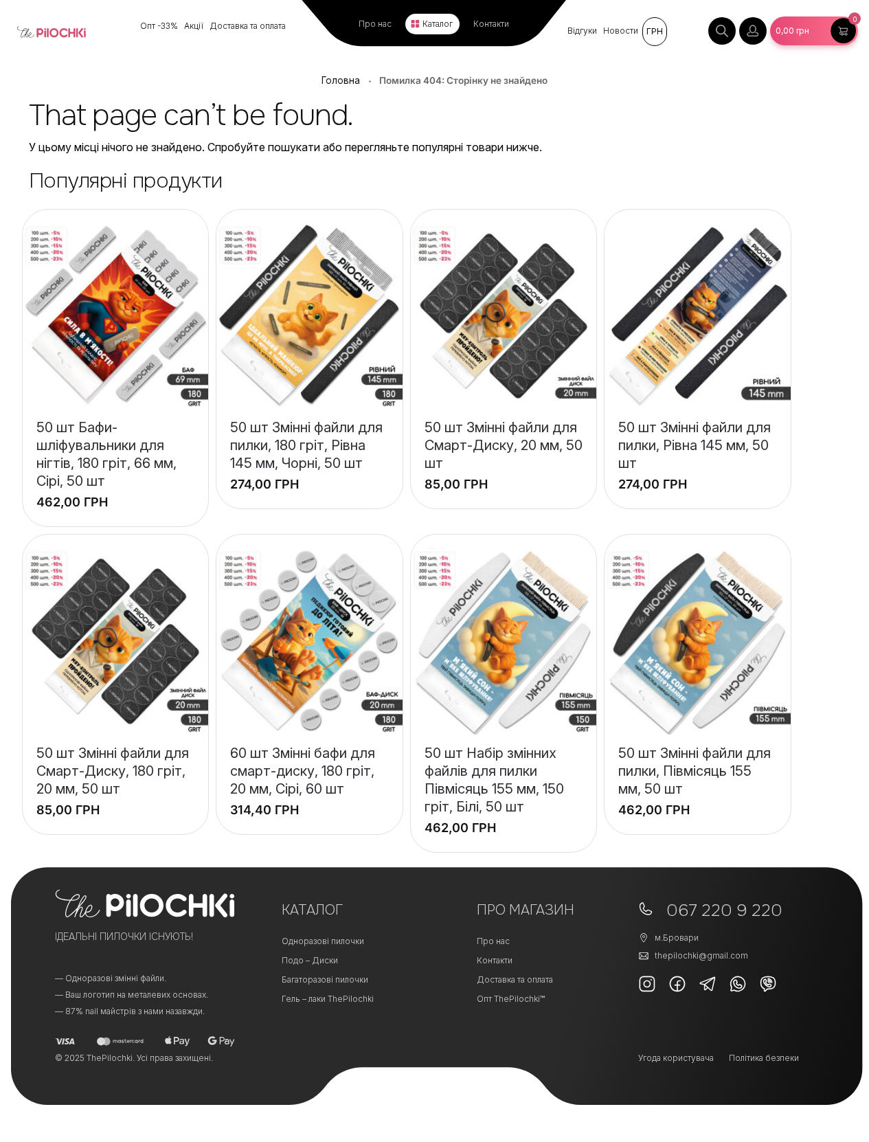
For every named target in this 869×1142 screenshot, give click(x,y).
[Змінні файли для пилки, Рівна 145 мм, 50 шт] (698, 316)
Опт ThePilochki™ (511, 999)
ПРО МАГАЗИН (525, 910)
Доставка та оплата (248, 26)
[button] (814, 30)
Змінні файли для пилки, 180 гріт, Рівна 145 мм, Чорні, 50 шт (306, 445)
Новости (620, 30)
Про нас (375, 24)
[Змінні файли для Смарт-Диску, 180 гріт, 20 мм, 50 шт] (116, 641)
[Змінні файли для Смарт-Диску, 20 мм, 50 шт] (504, 316)
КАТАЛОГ (312, 910)
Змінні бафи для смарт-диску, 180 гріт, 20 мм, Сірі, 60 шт (302, 771)
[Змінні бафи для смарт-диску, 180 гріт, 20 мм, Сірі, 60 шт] (309, 641)
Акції (193, 26)
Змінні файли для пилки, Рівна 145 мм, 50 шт (694, 445)
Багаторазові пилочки (325, 979)
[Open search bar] (722, 31)
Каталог (437, 24)
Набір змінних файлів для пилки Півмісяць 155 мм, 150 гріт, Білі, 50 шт (494, 780)
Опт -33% (159, 26)
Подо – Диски (310, 960)
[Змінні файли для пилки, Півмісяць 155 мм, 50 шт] (698, 641)
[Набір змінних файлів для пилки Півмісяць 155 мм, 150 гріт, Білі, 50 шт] (504, 641)
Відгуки (582, 30)
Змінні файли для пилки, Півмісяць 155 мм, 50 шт (694, 771)
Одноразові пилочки (323, 941)
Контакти (491, 24)
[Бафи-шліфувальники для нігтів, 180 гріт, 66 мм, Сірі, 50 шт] (116, 316)
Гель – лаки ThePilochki (328, 999)
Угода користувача (676, 1058)
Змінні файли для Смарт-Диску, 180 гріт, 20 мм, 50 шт (112, 771)
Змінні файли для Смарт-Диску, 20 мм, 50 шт (504, 445)
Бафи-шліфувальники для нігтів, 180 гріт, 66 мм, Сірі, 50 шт (106, 454)
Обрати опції (309, 476)
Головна (340, 80)
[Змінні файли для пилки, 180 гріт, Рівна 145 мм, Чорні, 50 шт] (309, 316)
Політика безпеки (764, 1058)
